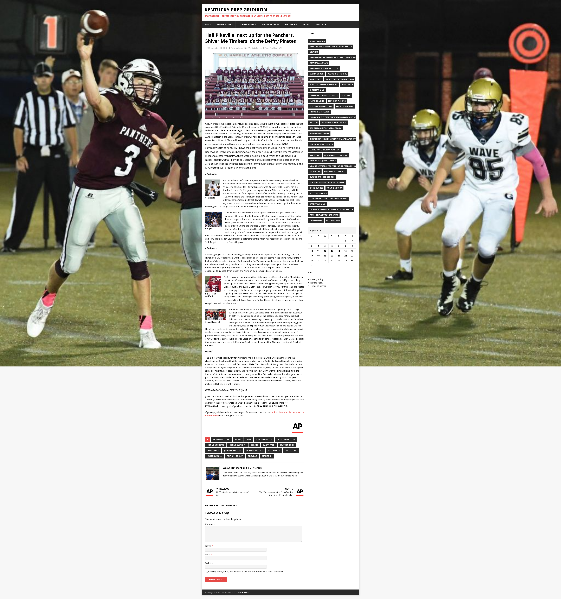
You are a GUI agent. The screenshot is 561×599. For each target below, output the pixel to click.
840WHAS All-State (319, 63)
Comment (210, 524)
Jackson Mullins (254, 450)
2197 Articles (256, 467)
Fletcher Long (237, 48)
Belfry (238, 439)
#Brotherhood (317, 41)
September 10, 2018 (218, 48)
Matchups (291, 24)
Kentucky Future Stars (321, 144)
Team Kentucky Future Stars (324, 215)
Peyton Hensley (235, 456)
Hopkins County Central (334, 122)
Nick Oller (315, 171)
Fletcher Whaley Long (321, 106)
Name (208, 546)
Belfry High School (337, 74)
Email (208, 554)
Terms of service (318, 286)
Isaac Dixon (213, 450)
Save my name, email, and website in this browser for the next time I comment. (245, 571)
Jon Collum (290, 450)
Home (208, 24)
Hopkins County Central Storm (325, 128)
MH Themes (245, 592)
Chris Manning (317, 90)
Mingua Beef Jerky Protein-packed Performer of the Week (338, 166)
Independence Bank (319, 133)
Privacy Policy (316, 279)
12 (325, 250)
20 (332, 255)
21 (338, 255)
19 (325, 255)
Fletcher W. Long (337, 101)
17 (311, 255)
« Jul (310, 272)
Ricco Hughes (316, 188)
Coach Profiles (247, 24)
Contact (321, 24)
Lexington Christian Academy (324, 150)
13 (332, 250)
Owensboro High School (322, 177)
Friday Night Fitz (344, 106)
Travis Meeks (316, 220)
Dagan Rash (269, 445)
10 (311, 250)
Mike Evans (315, 155)
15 (345, 250)
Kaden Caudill (214, 456)
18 (318, 255)
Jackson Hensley (232, 450)
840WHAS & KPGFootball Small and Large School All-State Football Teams (347, 57)
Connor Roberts (215, 445)
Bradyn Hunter (264, 439)
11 (318, 250)
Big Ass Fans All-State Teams (339, 79)
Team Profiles (225, 24)
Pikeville (252, 456)
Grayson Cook (287, 445)
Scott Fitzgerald (318, 193)
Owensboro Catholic (335, 171)
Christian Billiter (286, 439)
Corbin (254, 445)
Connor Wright (237, 445)
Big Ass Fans (315, 79)
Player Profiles (270, 24)
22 (345, 255)
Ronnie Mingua (334, 188)
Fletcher (346, 95)
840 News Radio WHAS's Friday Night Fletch (331, 46)
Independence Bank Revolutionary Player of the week (337, 139)
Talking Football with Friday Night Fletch (331, 209)
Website (209, 563)
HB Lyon (314, 122)
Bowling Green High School (324, 84)
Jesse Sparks (274, 450)
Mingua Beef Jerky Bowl (336, 155)
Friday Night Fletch (319, 112)
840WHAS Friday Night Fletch (324, 68)
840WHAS (314, 52)
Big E (249, 439)
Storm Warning (317, 204)
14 (338, 250)
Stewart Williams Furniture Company (329, 198)
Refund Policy (316, 282)
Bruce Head (347, 84)
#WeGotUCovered (255, 48)
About (306, 24)
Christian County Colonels (323, 95)
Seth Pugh (267, 456)
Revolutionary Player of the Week (327, 182)
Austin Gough (316, 74)
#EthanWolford (221, 439)
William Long (333, 220)
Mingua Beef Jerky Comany (323, 160)
